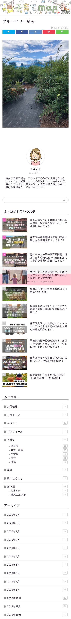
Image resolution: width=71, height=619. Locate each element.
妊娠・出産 (38, 450)
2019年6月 (36, 556)
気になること (36, 478)
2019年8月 (36, 539)
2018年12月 (36, 598)
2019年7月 (36, 548)
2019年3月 (36, 573)
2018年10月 (36, 614)
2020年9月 (36, 514)
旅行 (38, 458)
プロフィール (36, 431)
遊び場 (36, 486)
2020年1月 (36, 531)
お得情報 (36, 406)
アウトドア (36, 414)
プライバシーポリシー (29, 277)
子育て (36, 440)
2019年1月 (36, 589)
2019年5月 (36, 564)
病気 (38, 462)
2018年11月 (36, 606)
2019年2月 (36, 581)
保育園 (38, 446)
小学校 (38, 454)
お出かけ (38, 490)
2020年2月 (36, 523)
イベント (36, 423)
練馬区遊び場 (38, 494)
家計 (36, 470)
